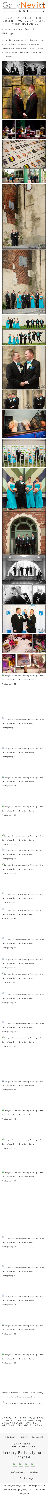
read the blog (17, 1472)
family (23, 1437)
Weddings (7, 33)
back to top (26, 1478)
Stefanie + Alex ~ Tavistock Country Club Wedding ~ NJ (23, 1419)
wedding (10, 1437)
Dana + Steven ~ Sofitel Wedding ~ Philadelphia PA (21, 1423)
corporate (37, 1437)
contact (34, 1472)
